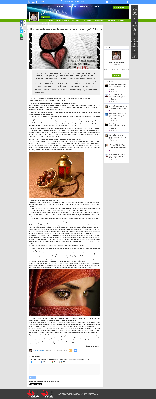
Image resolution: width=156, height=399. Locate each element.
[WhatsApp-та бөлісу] (21, 35)
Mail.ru (64, 362)
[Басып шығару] (21, 38)
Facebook (36, 362)
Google (56, 362)
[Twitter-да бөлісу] (21, 31)
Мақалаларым (76, 21)
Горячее (96, 6)
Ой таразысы (88, 21)
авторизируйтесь (54, 359)
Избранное (72, 6)
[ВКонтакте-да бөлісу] (21, 24)
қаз (42, 1)
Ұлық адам (121, 21)
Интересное (84, 6)
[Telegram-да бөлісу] (21, 28)
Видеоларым (49, 21)
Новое (61, 6)
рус (44, 1)
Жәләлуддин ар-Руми (62, 21)
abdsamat (117, 64)
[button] (75, 350)
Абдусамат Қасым (38, 350)
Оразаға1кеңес (99, 21)
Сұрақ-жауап (111, 21)
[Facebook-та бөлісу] (21, 21)
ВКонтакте (46, 362)
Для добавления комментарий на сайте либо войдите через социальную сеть (59, 359)
